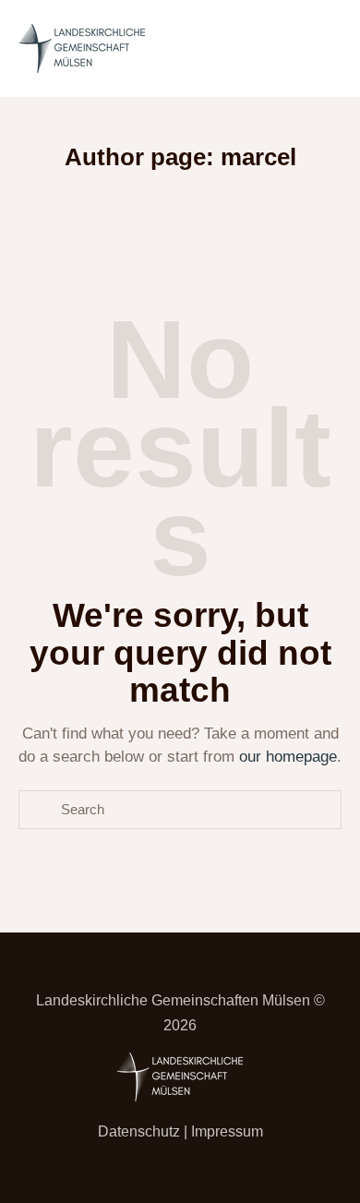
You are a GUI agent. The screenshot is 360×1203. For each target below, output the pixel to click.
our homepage (288, 756)
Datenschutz (139, 1131)
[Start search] (40, 810)
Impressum (227, 1131)
